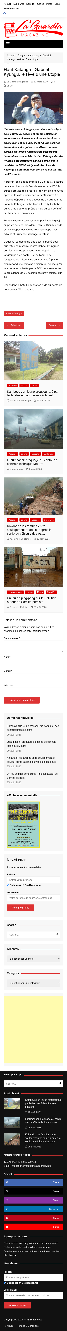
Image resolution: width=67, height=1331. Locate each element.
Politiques (9, 1326)
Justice (40, 3)
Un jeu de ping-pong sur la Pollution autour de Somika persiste (32, 775)
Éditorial (30, 3)
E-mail (8, 671)
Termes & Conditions (28, 1326)
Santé (57, 3)
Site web (8, 685)
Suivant (52, 325)
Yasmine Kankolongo (20, 400)
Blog (20, 55)
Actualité (13, 385)
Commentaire (12, 638)
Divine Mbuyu (16, 469)
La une (10, 85)
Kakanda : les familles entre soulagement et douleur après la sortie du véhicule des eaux (29, 529)
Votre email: (13, 892)
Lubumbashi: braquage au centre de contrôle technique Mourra (31, 743)
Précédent (16, 325)
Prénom (11, 874)
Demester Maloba (19, 607)
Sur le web (18, 3)
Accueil (7, 3)
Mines (49, 3)
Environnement (11, 8)
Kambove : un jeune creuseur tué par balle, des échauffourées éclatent (33, 728)
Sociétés (36, 520)
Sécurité (35, 454)
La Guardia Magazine (17, 81)
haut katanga (15, 313)
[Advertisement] (33, 1029)
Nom (7, 657)
